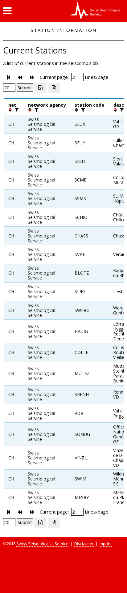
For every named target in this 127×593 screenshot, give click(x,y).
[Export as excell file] (40, 88)
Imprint (105, 543)
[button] (7, 11)
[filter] (16, 110)
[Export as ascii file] (54, 88)
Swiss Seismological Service (42, 543)
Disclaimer (84, 543)
